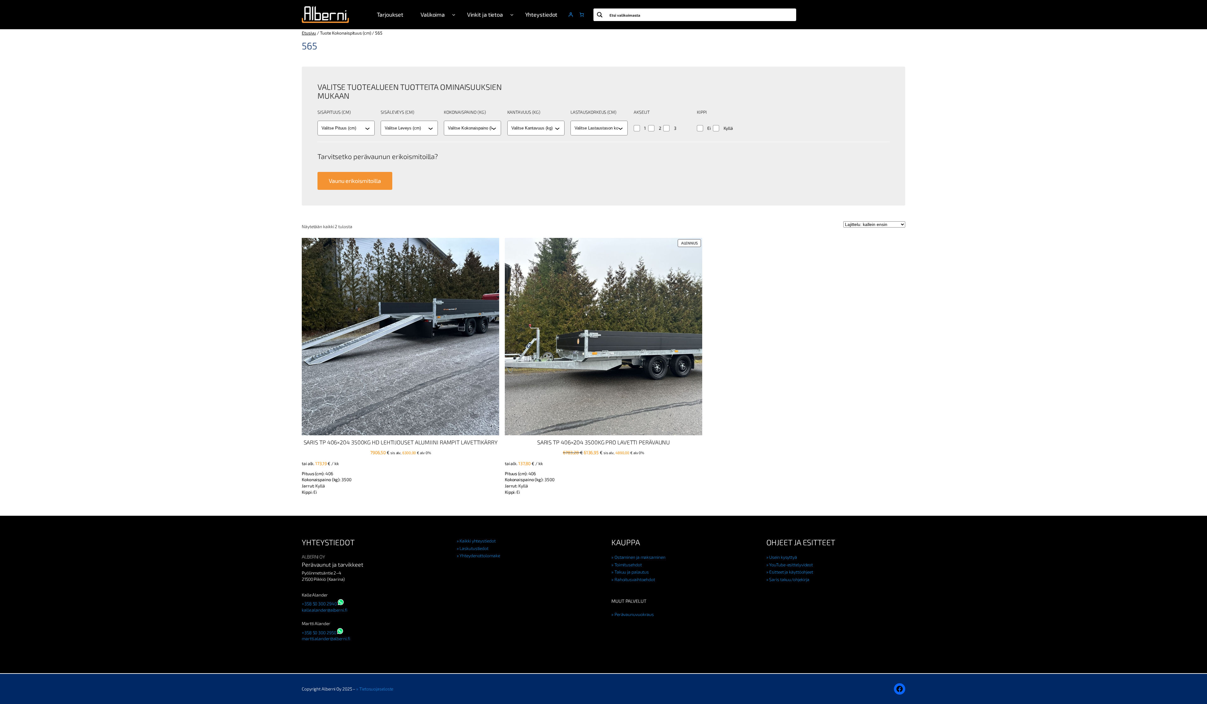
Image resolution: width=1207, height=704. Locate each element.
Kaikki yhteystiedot (477, 540)
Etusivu (309, 33)
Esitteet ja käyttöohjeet (791, 572)
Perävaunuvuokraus (634, 614)
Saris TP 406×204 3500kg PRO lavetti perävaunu (603, 442)
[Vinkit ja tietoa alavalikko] (512, 14)
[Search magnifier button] (599, 14)
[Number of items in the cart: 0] (581, 14)
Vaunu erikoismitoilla (355, 180)
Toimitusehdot (628, 564)
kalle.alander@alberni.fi (324, 610)
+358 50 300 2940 (319, 603)
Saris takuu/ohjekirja (789, 579)
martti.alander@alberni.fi (326, 638)
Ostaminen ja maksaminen (640, 557)
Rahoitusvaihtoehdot (635, 579)
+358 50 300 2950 (319, 632)
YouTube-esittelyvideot (791, 564)
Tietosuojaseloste (376, 688)
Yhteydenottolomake (480, 555)
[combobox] (343, 128)
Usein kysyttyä (783, 557)
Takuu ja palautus (632, 572)
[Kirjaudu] (570, 14)
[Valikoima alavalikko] (453, 14)
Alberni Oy (313, 556)
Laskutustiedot (474, 548)
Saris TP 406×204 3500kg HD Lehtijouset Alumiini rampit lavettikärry (401, 442)
